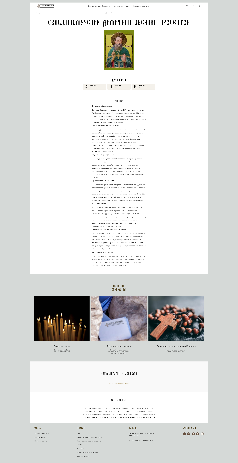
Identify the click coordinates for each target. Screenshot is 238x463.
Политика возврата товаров (87, 452)
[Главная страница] (106, 13)
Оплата (79, 445)
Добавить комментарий (120, 383)
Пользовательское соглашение (89, 441)
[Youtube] (197, 433)
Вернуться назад (41, 13)
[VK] (188, 433)
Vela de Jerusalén (45, 6)
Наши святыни (117, 6)
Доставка (80, 448)
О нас (79, 433)
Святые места (39, 437)
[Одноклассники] (193, 433)
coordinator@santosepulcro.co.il (141, 440)
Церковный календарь (141, 6)
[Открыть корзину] (184, 6)
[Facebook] (184, 433)
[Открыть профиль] (199, 6)
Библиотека (106, 6)
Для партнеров (83, 456)
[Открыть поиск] (194, 6)
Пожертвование (40, 441)
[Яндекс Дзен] (202, 433)
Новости (128, 6)
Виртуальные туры (94, 6)
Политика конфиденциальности (89, 437)
